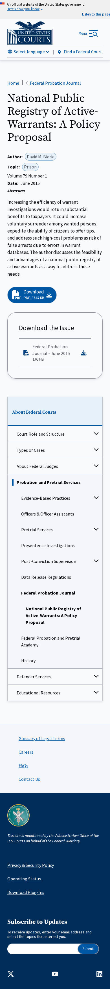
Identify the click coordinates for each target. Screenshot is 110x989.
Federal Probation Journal (48, 593)
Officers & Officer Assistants (47, 514)
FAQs (23, 765)
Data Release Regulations (46, 577)
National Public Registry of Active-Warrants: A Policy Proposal (53, 615)
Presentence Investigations (48, 545)
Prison (30, 167)
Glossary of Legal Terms (42, 738)
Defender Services (34, 676)
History (28, 660)
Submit (88, 948)
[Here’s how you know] (55, 9)
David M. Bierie (40, 156)
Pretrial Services (37, 529)
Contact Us (29, 779)
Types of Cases (31, 450)
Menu (83, 33)
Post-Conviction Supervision (48, 561)
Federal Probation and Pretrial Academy (50, 641)
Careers (26, 752)
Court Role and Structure (41, 434)
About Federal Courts (34, 412)
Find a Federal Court (82, 51)
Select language (29, 51)
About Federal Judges (37, 466)
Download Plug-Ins (25, 892)
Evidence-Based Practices (45, 498)
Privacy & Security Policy (30, 865)
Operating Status (24, 878)
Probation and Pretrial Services (49, 482)
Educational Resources (38, 693)
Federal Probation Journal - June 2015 (51, 353)
